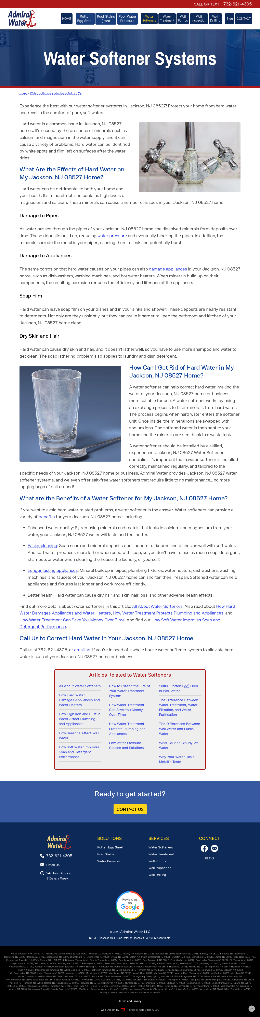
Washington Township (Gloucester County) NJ (153, 989)
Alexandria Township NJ (88, 953)
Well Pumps (157, 861)
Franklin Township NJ (167, 963)
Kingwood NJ (129, 970)
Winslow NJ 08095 (128, 992)
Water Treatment (161, 854)
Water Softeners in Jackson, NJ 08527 (55, 93)
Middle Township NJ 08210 (30, 976)
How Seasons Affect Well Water (79, 735)
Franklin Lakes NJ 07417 (142, 963)
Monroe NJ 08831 (101, 976)
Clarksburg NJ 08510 (202, 957)
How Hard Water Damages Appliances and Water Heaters (79, 700)
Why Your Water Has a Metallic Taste (177, 759)
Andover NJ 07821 (144, 953)
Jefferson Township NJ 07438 (107, 970)
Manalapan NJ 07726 (96, 973)
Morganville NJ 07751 (192, 976)
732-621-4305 (237, 4)
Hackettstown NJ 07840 (21, 966)
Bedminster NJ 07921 (187, 953)
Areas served (18, 953)
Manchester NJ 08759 (120, 973)
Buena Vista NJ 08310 (98, 957)
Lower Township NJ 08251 (50, 973)
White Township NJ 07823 (237, 989)
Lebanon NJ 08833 (233, 970)
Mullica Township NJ (231, 976)
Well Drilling (157, 875)
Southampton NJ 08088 (198, 983)
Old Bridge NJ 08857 (132, 979)
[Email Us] (214, 851)
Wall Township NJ (230, 986)
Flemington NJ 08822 (92, 963)
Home (23, 93)
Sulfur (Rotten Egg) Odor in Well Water (178, 688)
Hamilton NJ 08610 (44, 966)
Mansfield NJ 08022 (142, 973)
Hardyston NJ (106, 966)
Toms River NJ (80, 986)
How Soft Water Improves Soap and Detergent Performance (79, 752)
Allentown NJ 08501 (111, 953)
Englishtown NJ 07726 (22, 963)
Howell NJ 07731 (25, 970)
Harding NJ (92, 966)
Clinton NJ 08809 (223, 957)
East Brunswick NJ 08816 (156, 960)
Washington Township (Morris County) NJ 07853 (52, 989)
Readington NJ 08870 (67, 983)
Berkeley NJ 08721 (209, 953)
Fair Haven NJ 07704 (45, 963)
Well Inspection (159, 868)
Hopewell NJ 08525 (241, 966)
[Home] (22, 19)
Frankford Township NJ (116, 963)
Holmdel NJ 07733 (197, 966)
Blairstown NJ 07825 (14, 957)
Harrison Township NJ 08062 (129, 966)
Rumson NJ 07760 (134, 983)
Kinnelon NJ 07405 (147, 970)
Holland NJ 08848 (178, 966)
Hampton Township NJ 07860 (70, 966)
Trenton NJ (95, 986)
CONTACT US (130, 809)
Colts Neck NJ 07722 (244, 957)
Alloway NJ (128, 953)
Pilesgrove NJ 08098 (200, 979)
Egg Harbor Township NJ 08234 (212, 960)
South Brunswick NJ (222, 983)
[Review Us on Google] (130, 919)
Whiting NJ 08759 (108, 992)
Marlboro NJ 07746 (163, 973)
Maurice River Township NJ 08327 (191, 973)
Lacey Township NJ (168, 970)
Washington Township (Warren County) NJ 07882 (104, 989)
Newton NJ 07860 (91, 979)
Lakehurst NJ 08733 (190, 970)
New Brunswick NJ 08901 (19, 979)
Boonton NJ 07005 (35, 957)
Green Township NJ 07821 (235, 963)
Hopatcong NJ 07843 (219, 966)
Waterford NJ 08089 (188, 989)
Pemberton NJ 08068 (155, 979)
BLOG (209, 858)
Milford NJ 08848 (54, 976)
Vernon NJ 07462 (187, 986)
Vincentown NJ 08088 (208, 986)
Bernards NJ (226, 953)
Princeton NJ (15, 983)
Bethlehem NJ (241, 953)
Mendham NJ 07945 (241, 973)
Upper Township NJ (167, 986)
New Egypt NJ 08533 (44, 979)
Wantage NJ (246, 986)
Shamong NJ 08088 (155, 983)
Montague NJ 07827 (121, 976)
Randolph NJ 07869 (33, 983)
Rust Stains (105, 854)
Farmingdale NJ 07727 (69, 963)
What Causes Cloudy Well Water (179, 745)
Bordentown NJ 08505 (58, 957)
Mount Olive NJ (212, 976)
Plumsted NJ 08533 (244, 979)
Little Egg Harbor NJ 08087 (22, 973)
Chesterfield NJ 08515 (159, 957)
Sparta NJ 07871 (242, 983)
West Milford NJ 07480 (211, 989)
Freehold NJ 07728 (189, 963)
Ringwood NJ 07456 (90, 983)
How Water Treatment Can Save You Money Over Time (72, 620)
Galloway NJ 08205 (210, 963)
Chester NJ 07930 (181, 957)
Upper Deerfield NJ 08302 (115, 986)
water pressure (112, 235)
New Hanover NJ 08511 (68, 979)
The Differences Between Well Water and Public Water (179, 729)
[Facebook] (204, 851)
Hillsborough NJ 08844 (156, 966)
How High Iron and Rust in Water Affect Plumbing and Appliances (79, 719)
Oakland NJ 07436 (110, 979)
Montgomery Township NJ (146, 976)
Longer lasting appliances (53, 570)
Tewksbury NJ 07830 (60, 986)
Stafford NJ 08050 (16, 986)
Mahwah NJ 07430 (75, 973)
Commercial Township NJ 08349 (22, 960)
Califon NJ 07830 (138, 957)
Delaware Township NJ (76, 960)
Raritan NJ (49, 983)
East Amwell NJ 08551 (130, 960)
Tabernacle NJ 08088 (37, 986)
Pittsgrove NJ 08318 (222, 979)
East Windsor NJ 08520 (182, 960)
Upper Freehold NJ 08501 (143, 986)
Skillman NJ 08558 (176, 983)
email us (82, 649)
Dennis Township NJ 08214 (103, 960)
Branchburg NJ (78, 957)
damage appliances (168, 269)
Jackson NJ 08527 (80, 970)
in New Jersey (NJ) (35, 953)
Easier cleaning (42, 545)
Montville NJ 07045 (170, 976)
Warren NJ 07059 (18, 989)
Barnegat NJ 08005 (165, 953)
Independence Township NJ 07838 (52, 970)
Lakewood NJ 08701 (212, 970)
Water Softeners (160, 847)
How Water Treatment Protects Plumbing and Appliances (168, 613)
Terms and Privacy (130, 1001)
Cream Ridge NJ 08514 (52, 960)
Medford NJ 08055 (220, 973)
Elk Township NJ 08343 (241, 960)
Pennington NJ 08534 (177, 979)
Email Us (53, 865)
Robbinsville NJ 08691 (112, 983)
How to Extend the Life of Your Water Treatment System (129, 691)
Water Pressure (108, 861)
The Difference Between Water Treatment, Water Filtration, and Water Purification (178, 707)
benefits (47, 516)
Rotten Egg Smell (110, 847)
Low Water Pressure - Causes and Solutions (126, 745)
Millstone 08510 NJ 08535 (77, 976)
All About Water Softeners (157, 606)
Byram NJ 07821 (119, 957)
